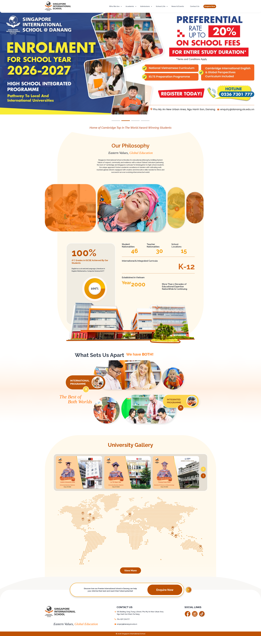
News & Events (177, 6)
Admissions (145, 6)
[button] (209, 6)
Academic (130, 6)
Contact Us (194, 6)
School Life (160, 6)
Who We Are (114, 6)
